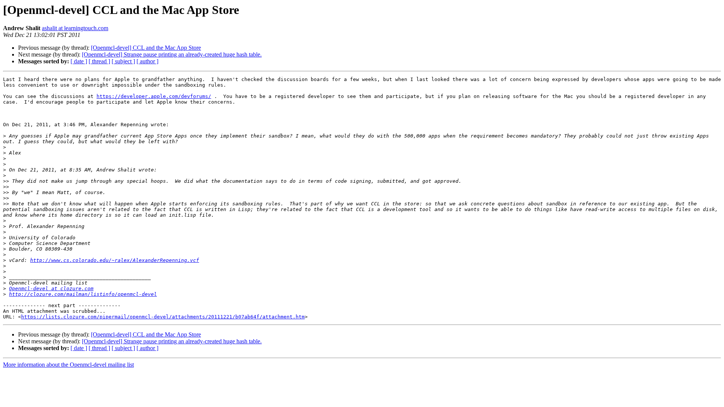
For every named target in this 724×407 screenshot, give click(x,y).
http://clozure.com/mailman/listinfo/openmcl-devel (83, 294)
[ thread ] (99, 61)
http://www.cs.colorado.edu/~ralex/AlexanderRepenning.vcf (114, 260)
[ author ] (147, 61)
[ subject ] (123, 61)
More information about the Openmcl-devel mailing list (68, 364)
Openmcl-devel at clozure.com (51, 288)
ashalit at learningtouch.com (75, 28)
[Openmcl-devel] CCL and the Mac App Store (146, 47)
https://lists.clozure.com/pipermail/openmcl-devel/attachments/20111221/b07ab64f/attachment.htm (163, 317)
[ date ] (79, 61)
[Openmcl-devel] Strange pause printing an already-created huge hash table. (172, 54)
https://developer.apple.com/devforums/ (154, 96)
